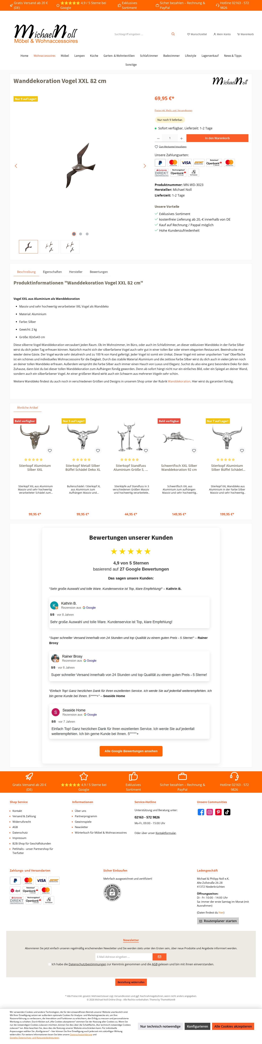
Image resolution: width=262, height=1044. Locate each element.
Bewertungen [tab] (99, 272)
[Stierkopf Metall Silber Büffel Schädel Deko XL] (83, 437)
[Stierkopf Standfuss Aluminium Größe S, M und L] (131, 437)
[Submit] (159, 957)
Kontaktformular (166, 833)
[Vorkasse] (193, 173)
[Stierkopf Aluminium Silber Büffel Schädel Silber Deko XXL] (227, 437)
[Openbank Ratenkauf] (214, 163)
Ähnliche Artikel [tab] (27, 408)
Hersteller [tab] (76, 272)
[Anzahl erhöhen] (181, 138)
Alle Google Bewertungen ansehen (131, 751)
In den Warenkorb (217, 138)
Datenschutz (20, 832)
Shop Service (19, 802)
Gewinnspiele (83, 821)
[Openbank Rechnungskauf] (178, 173)
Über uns (80, 811)
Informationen (82, 802)
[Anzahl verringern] (158, 138)
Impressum (19, 838)
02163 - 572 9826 (147, 817)
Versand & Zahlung (24, 816)
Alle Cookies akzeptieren (233, 1026)
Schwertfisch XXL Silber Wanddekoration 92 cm (179, 467)
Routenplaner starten (220, 921)
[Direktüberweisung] (162, 173)
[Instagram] (210, 812)
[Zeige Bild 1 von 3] (74, 234)
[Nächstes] (144, 166)
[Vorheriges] (16, 166)
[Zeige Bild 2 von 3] (80, 234)
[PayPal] (160, 163)
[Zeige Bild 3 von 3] (87, 234)
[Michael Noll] (230, 82)
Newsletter (81, 827)
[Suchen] (173, 34)
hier (221, 912)
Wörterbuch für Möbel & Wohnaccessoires (101, 832)
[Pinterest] (218, 812)
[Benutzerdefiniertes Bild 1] (173, 163)
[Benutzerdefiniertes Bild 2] (186, 163)
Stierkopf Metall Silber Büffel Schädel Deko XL (83, 467)
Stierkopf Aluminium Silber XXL (35, 467)
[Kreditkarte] (229, 163)
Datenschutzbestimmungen (87, 964)
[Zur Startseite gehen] (45, 34)
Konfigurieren (197, 1026)
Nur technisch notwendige (160, 1026)
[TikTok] (227, 812)
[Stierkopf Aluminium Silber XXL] (34, 437)
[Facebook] (201, 812)
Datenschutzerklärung (81, 1034)
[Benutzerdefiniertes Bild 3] (198, 163)
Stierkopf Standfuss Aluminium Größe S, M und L (131, 467)
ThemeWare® (168, 999)
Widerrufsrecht (21, 821)
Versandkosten (122, 996)
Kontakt (17, 811)
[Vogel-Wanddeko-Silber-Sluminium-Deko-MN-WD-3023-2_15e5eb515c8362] (80, 166)
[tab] (26, 271)
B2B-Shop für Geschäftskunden (31, 843)
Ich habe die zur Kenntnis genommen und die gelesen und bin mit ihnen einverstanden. (133, 964)
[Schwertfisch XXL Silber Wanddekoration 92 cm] (179, 437)
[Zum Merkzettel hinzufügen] (49, 450)
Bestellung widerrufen (131, 982)
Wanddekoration (179, 381)
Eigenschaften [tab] (52, 272)
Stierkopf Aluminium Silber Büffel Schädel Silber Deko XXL (227, 467)
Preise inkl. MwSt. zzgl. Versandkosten (173, 110)
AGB (15, 827)
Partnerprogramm (86, 816)
